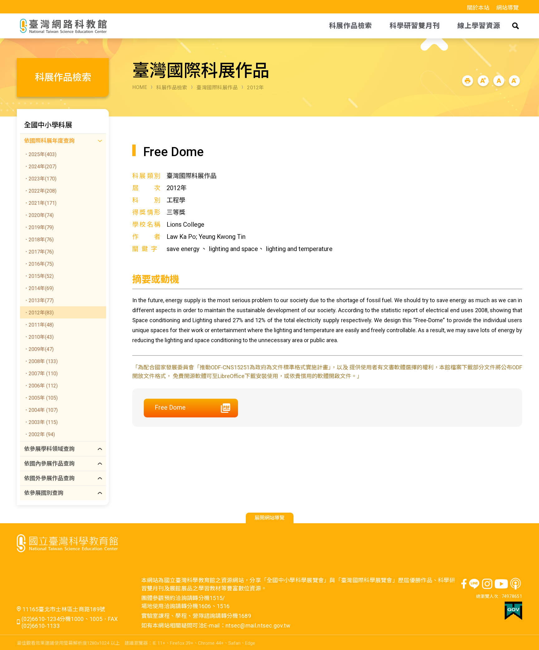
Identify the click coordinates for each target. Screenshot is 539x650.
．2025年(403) (40, 154)
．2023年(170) (40, 179)
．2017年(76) (39, 252)
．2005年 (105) (41, 398)
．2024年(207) (40, 167)
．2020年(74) (39, 215)
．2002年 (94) (39, 434)
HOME (139, 87)
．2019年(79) (39, 227)
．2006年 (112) (41, 386)
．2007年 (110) (41, 374)
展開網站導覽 (269, 518)
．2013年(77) (39, 300)
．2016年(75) (39, 264)
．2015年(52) (39, 276)
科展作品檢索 (171, 88)
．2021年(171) (40, 203)
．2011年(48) (39, 325)
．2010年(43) (39, 337)
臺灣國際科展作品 (217, 88)
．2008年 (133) (41, 361)
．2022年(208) (40, 191)
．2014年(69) (39, 288)
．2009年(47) (39, 349)
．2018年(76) (39, 240)
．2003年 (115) (41, 422)
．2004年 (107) (41, 410)
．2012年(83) (39, 313)
